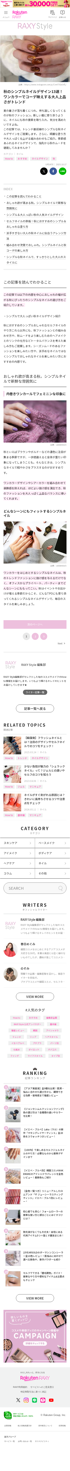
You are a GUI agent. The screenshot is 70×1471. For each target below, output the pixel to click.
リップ (33, 1036)
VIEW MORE (35, 996)
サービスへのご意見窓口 (42, 1387)
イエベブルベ (17, 1043)
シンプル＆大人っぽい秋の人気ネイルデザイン (35, 215)
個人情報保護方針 (25, 1426)
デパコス (52, 1049)
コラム (8, 873)
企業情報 (7, 1426)
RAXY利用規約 (20, 1387)
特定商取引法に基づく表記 (33, 1392)
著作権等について (45, 1426)
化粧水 (16, 1049)
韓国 (35, 1030)
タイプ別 (55, 1055)
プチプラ (37, 1043)
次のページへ (35, 624)
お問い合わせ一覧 (25, 1441)
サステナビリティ (42, 1441)
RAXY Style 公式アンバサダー (27, 1024)
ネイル (19, 153)
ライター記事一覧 (35, 692)
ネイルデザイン (40, 158)
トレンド (22, 758)
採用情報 (62, 1426)
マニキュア (35, 786)
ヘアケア (9, 863)
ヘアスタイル (51, 1036)
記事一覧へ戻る (35, 708)
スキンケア (10, 843)
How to (9, 158)
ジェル (21, 786)
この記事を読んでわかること (24, 196)
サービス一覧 (9, 1441)
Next (61, 643)
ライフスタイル (35, 1055)
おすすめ (22, 158)
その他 (42, 873)
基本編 (21, 815)
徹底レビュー (17, 1030)
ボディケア (45, 853)
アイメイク (10, 853)
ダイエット (34, 1049)
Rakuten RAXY (21, 14)
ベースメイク (46, 843)
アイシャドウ (52, 1030)
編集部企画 (51, 1017)
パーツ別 (54, 1043)
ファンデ (14, 1055)
